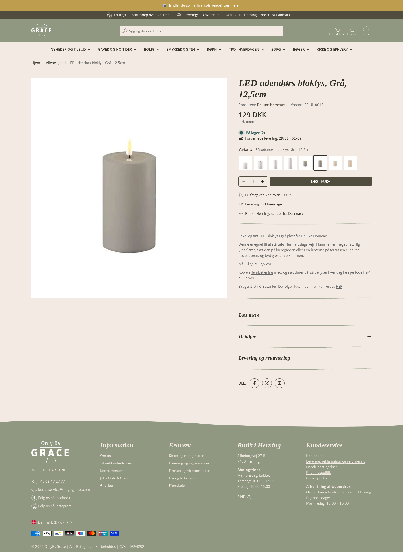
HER (339, 286)
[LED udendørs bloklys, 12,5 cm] (261, 158)
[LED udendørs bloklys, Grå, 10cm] (305, 158)
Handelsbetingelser (321, 466)
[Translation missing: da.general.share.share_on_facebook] (254, 383)
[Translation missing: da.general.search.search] (125, 31)
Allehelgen (54, 62)
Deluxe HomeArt (271, 104)
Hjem (35, 62)
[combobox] (201, 31)
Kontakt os (314, 455)
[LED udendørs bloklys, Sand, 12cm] (350, 158)
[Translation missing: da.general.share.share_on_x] (267, 383)
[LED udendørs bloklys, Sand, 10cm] (335, 158)
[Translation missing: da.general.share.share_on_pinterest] (280, 383)
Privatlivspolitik (318, 472)
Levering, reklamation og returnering (335, 461)
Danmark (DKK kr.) (53, 522)
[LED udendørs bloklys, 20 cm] (290, 158)
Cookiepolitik (316, 478)
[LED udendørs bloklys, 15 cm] (275, 158)
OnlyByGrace (55, 546)
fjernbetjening (262, 272)
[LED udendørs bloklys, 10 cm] (246, 158)
